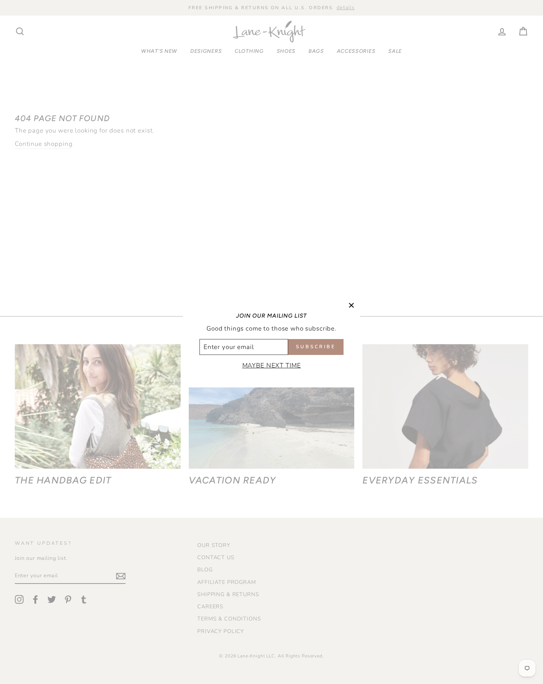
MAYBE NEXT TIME (271, 365)
